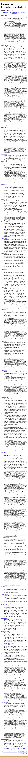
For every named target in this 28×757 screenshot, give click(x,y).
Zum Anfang (6, 748)
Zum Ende (5, 12)
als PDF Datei (10, 10)
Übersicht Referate (14, 12)
